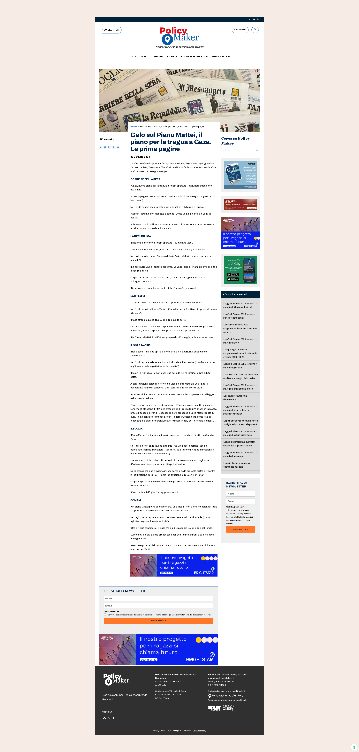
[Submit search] (257, 150)
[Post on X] (101, 147)
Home (133, 126)
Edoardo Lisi (108, 139)
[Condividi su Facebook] (105, 147)
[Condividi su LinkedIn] (109, 147)
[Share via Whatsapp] (114, 147)
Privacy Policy (199, 731)
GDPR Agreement (112, 611)
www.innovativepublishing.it (221, 678)
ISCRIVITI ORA (158, 621)
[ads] (174, 576)
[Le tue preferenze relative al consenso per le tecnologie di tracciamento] (354, 747)
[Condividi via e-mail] (118, 147)
